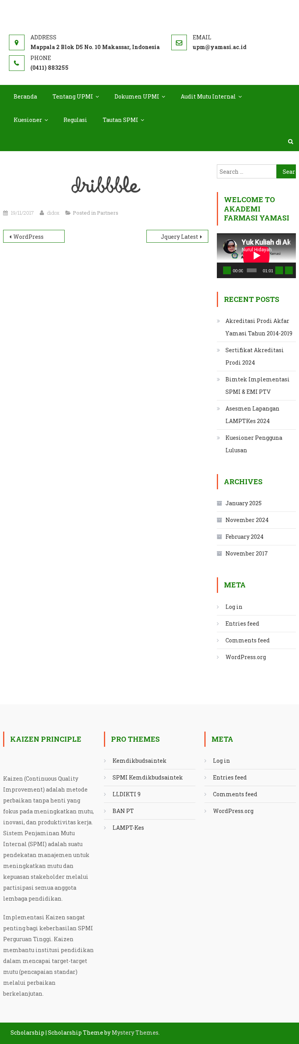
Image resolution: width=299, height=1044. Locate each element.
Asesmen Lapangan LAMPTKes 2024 (252, 415)
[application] (256, 255)
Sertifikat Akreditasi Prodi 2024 (254, 356)
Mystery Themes (135, 1032)
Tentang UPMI (73, 96)
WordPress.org (245, 657)
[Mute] (279, 270)
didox (53, 212)
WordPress (28, 236)
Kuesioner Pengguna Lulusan (253, 444)
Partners (107, 212)
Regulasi (75, 119)
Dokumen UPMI (136, 96)
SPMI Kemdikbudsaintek (148, 777)
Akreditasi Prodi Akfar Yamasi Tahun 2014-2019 (258, 327)
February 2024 (244, 536)
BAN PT (123, 811)
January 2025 (243, 503)
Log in (234, 606)
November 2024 (247, 520)
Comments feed (247, 640)
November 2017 (246, 553)
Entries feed (242, 623)
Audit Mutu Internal (208, 96)
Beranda (25, 96)
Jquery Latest (179, 236)
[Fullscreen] (289, 270)
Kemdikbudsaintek (140, 760)
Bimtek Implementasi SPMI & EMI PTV (257, 385)
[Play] (227, 270)
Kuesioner (28, 119)
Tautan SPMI (120, 119)
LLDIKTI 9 (127, 794)
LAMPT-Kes (128, 827)
